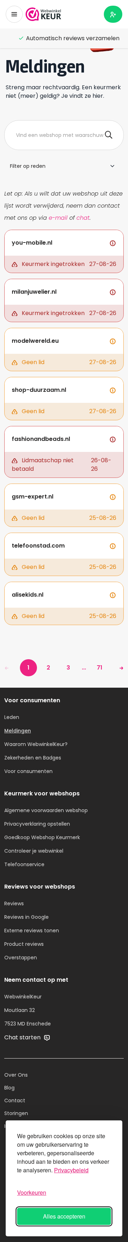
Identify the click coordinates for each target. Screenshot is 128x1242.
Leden (11, 717)
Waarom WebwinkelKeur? (36, 744)
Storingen (16, 1113)
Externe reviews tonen (31, 930)
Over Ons (16, 1074)
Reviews (14, 903)
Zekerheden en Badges (32, 757)
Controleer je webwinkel (33, 850)
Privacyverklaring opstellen (37, 823)
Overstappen (20, 957)
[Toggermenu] (14, 14)
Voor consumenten (28, 771)
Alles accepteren (64, 1216)
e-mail (58, 218)
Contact (14, 1100)
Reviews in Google (26, 917)
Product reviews (24, 944)
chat (83, 218)
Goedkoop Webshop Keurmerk (42, 837)
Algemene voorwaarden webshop (46, 810)
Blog (9, 1087)
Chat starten (23, 1037)
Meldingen (17, 730)
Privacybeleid (71, 1170)
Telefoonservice (24, 864)
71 (99, 667)
